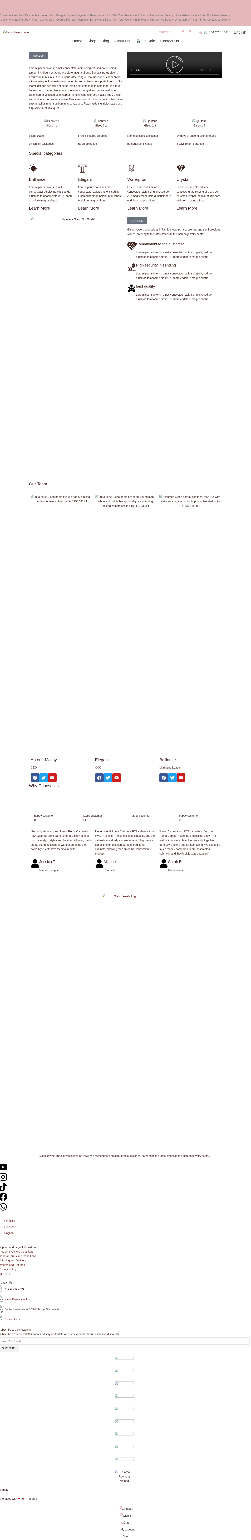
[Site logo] (16, 32)
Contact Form (12, 1319)
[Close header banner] (4, 4)
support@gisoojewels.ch (18, 1299)
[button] (38, 55)
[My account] (196, 32)
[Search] (175, 32)
